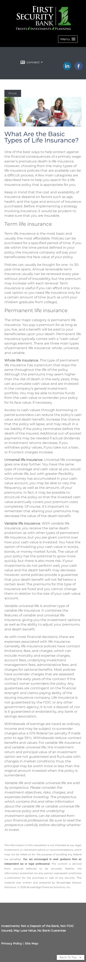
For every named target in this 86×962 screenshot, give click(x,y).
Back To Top (68, 957)
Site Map (31, 943)
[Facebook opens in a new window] (78, 68)
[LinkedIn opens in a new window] (67, 68)
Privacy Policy (11, 943)
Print (13, 93)
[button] (68, 39)
